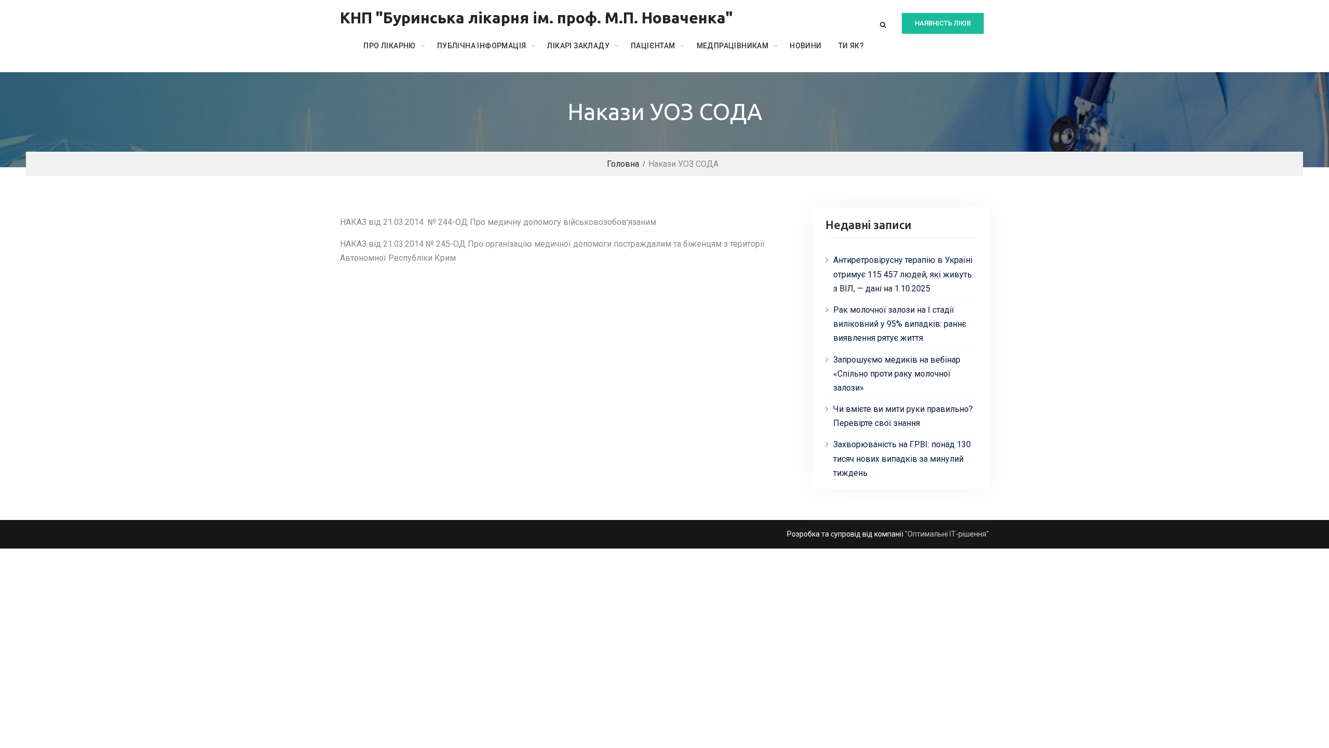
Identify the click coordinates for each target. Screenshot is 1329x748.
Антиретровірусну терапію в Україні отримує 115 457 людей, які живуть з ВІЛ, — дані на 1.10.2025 (902, 274)
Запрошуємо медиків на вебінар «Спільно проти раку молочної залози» (896, 374)
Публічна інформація (481, 46)
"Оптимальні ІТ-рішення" (947, 534)
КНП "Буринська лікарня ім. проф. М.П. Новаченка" (536, 17)
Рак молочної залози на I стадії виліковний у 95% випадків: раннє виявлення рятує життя (899, 324)
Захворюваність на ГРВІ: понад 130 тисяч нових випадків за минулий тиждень (902, 458)
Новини (805, 46)
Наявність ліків (943, 23)
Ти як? (851, 46)
